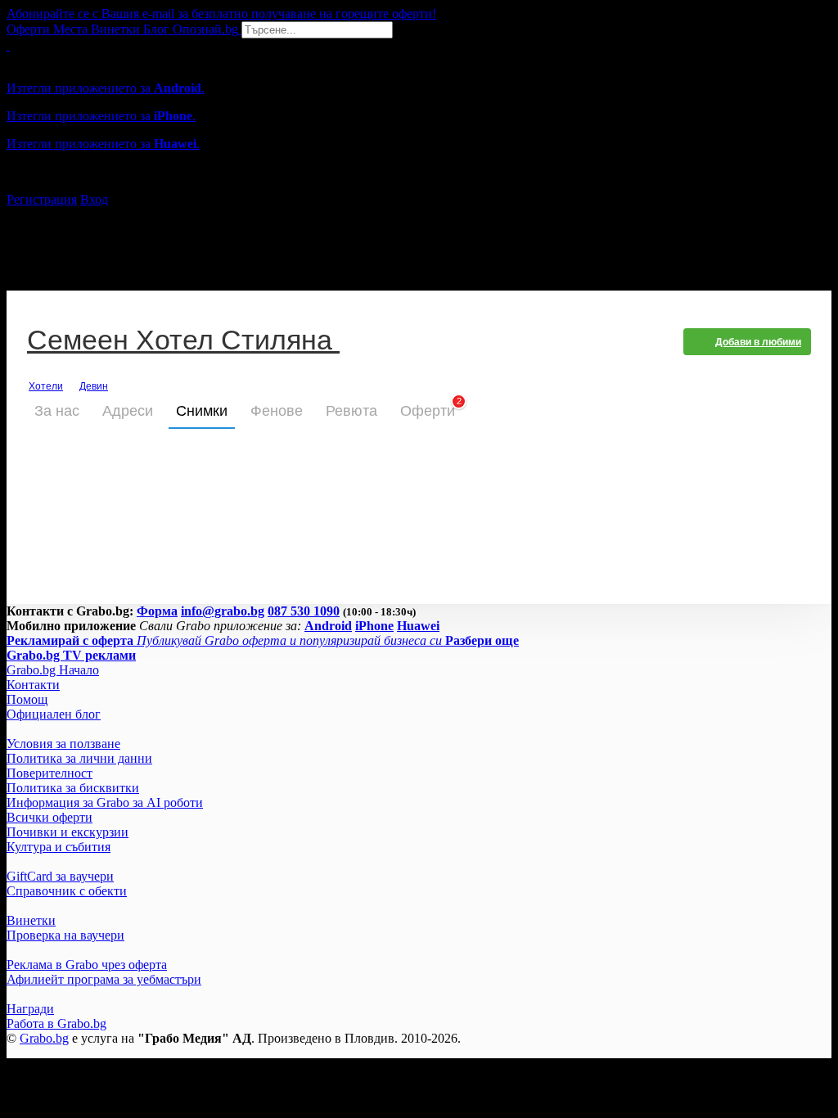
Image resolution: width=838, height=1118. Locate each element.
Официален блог (54, 714)
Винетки (31, 920)
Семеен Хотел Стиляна (183, 341)
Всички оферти (49, 817)
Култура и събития (58, 847)
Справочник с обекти (67, 891)
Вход (94, 199)
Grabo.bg (44, 1038)
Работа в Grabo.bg (56, 1023)
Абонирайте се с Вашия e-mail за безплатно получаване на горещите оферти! (221, 13)
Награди (30, 1009)
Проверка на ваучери (65, 935)
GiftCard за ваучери (60, 876)
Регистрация (42, 199)
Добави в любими (758, 342)
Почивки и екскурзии (67, 832)
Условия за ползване (63, 744)
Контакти (33, 685)
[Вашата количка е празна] (8, 45)
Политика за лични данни (79, 758)
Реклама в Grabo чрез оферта (87, 964)
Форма (157, 611)
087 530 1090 (304, 611)
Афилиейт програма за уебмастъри (104, 979)
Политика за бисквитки (73, 788)
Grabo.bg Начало (53, 670)
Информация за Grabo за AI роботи (105, 802)
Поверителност (49, 773)
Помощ (27, 699)
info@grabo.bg (222, 611)
